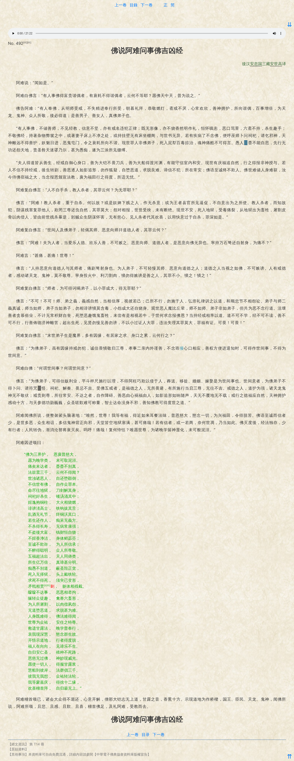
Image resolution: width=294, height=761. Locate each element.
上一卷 (121, 5)
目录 (146, 734)
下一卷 (147, 5)
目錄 (134, 5)
